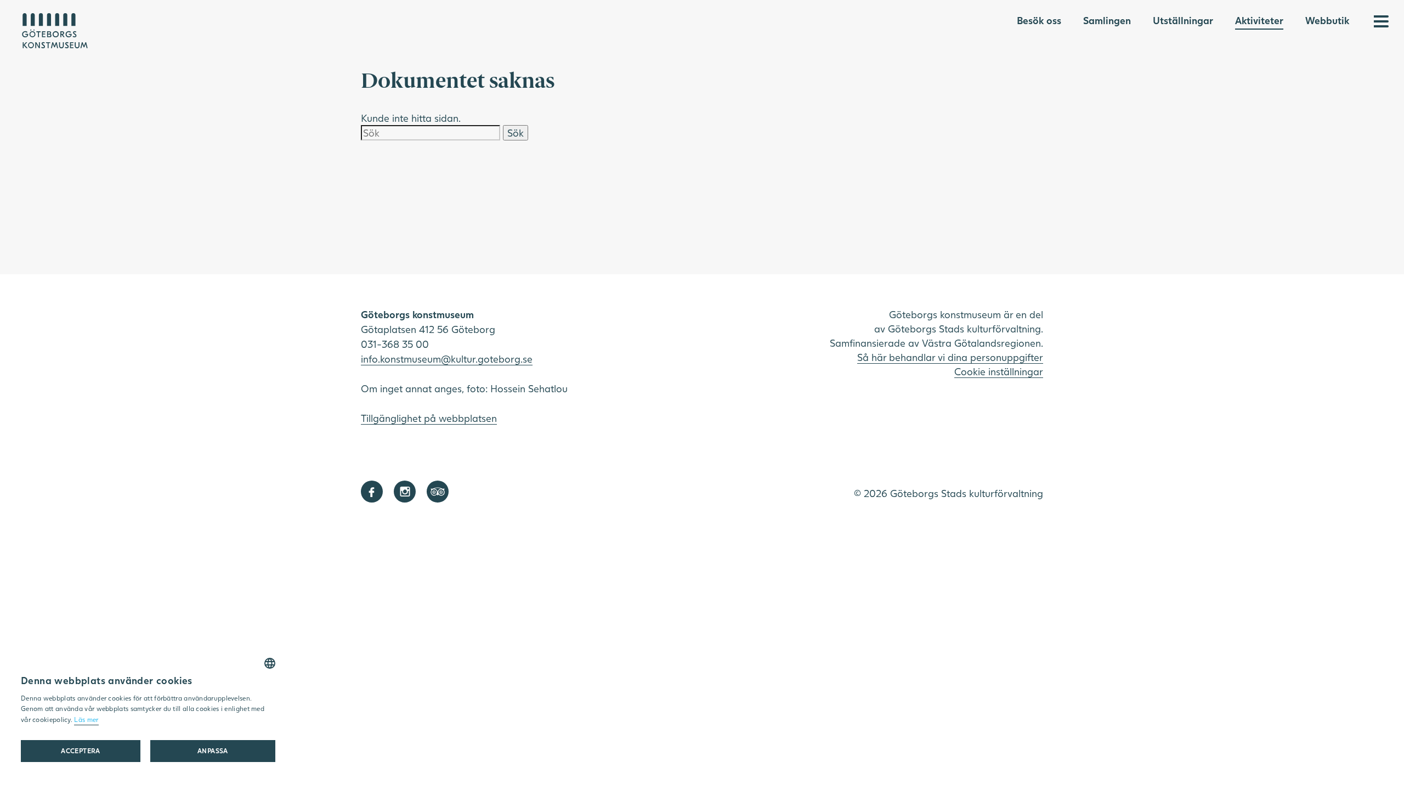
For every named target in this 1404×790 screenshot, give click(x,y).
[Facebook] (372, 492)
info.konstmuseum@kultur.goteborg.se (447, 359)
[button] (212, 751)
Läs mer (86, 719)
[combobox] (269, 663)
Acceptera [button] (80, 751)
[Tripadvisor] (438, 492)
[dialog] (148, 713)
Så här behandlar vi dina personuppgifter (950, 357)
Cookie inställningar (998, 371)
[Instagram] (405, 492)
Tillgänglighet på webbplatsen (429, 418)
